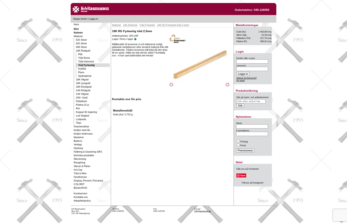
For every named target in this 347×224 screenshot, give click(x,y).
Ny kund (240, 80)
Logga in (93, 18)
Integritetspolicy (82, 200)
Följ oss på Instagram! (252, 182)
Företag (244, 141)
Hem (76, 24)
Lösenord (241, 65)
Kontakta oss (81, 197)
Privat (243, 145)
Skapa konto (80, 18)
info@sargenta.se (202, 211)
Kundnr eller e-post (245, 58)
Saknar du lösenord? (246, 78)
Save (242, 175)
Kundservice (80, 193)
